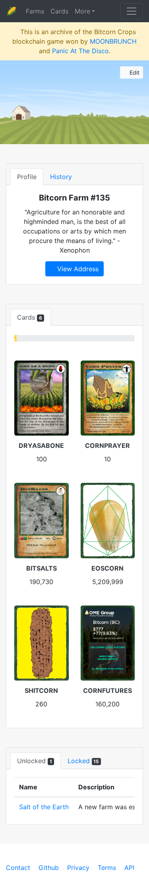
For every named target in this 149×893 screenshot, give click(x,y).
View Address (77, 269)
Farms (35, 11)
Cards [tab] (29, 317)
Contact (18, 868)
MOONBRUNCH (113, 41)
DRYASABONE (41, 445)
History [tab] (61, 177)
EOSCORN (107, 568)
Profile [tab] (27, 177)
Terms (107, 868)
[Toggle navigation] (131, 11)
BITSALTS (41, 568)
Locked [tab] (83, 761)
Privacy (78, 868)
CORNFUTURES (107, 690)
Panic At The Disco (80, 51)
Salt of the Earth (44, 807)
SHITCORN (41, 690)
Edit (133, 72)
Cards (59, 11)
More (82, 11)
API (129, 868)
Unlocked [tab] (34, 761)
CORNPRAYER (107, 445)
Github (49, 868)
